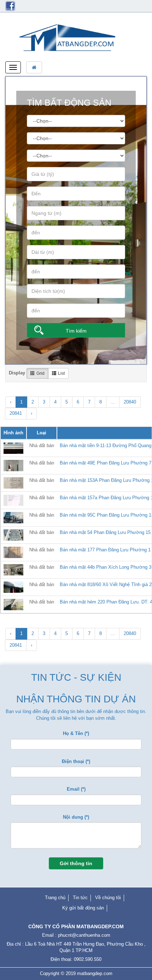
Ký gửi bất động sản (83, 908)
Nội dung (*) (76, 817)
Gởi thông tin (76, 863)
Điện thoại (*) (76, 761)
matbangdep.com (94, 973)
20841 (16, 413)
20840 (130, 402)
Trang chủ (55, 897)
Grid (40, 373)
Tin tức (80, 897)
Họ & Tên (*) (76, 733)
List (61, 373)
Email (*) (76, 789)
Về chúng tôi (108, 897)
